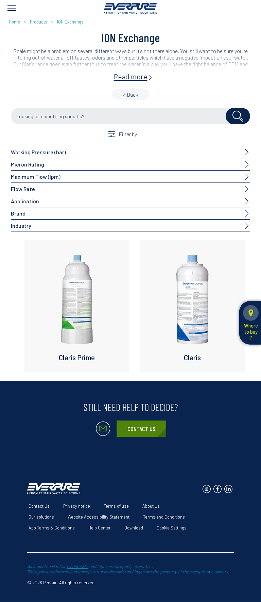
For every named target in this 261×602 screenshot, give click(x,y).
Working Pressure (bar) (38, 152)
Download (133, 527)
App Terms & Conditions (52, 527)
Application (25, 201)
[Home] (130, 8)
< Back (130, 94)
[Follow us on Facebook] (217, 489)
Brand (18, 213)
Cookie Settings (172, 527)
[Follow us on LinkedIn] (228, 489)
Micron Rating (27, 164)
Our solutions (41, 517)
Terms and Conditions (164, 517)
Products (38, 22)
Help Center (99, 527)
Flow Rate (23, 189)
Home (14, 22)
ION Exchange (70, 22)
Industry (21, 225)
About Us (151, 506)
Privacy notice (76, 506)
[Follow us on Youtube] (207, 489)
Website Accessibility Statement (98, 517)
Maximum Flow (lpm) (35, 176)
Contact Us (141, 428)
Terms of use (116, 506)
